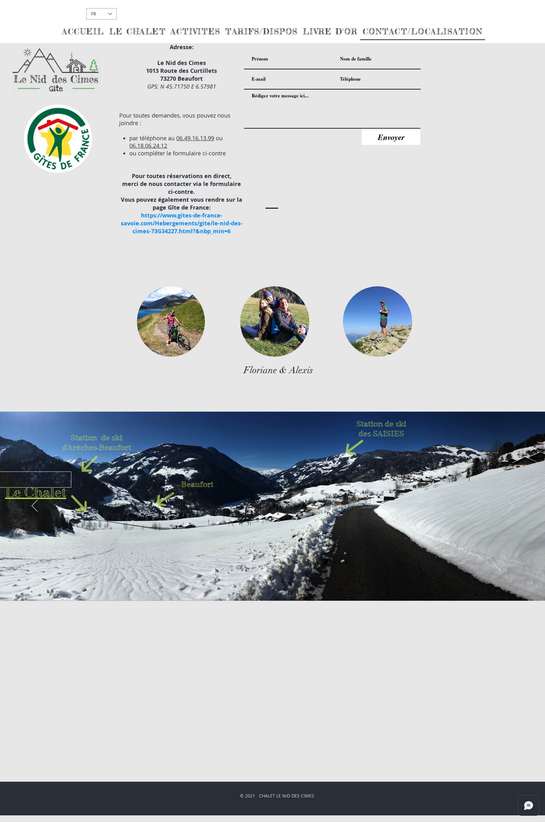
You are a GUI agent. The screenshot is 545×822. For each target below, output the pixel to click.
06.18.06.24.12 (148, 145)
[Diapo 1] (272, 588)
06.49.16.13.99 (195, 138)
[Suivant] (510, 506)
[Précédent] (35, 506)
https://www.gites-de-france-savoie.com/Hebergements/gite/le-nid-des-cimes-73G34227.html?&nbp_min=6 (182, 223)
